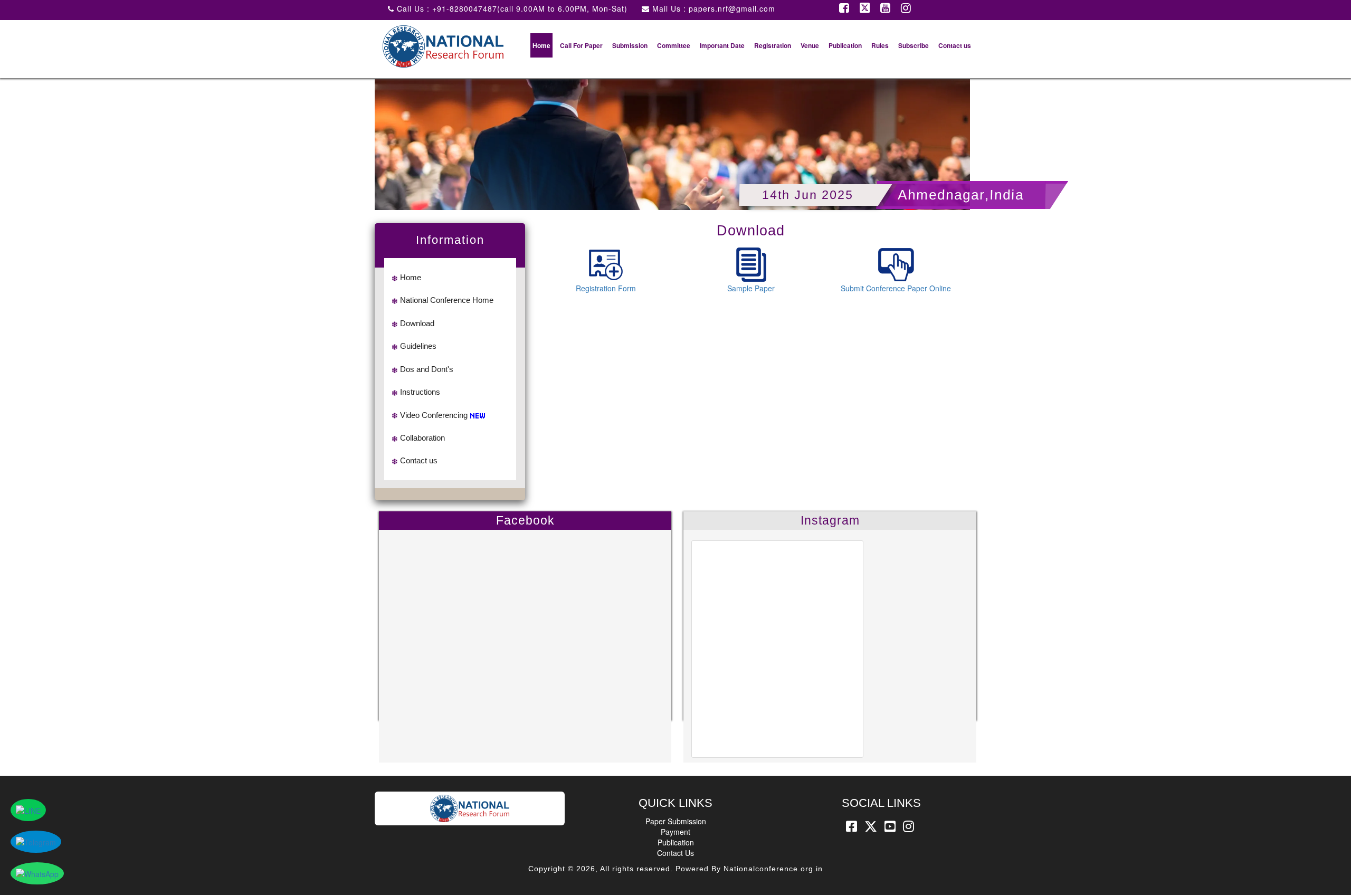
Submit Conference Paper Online (896, 288)
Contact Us (675, 853)
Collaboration (422, 437)
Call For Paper (581, 45)
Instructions (420, 391)
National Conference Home (446, 300)
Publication (845, 45)
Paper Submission (675, 821)
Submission (630, 45)
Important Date (722, 45)
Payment (675, 831)
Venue (810, 45)
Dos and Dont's (426, 369)
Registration (772, 45)
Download (417, 323)
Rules (880, 45)
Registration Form (606, 288)
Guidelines (418, 345)
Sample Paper (751, 288)
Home (541, 45)
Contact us (954, 45)
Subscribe (913, 45)
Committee (673, 45)
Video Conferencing (434, 415)
